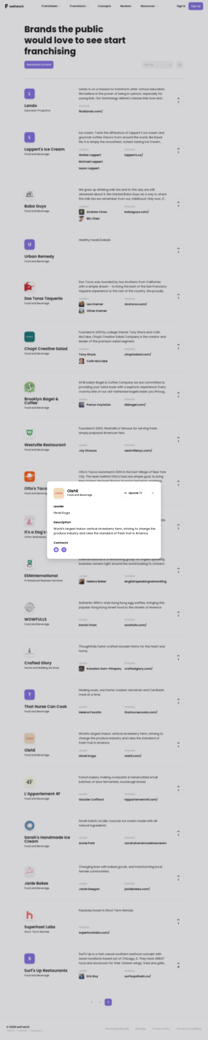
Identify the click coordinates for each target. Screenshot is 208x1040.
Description (62, 522)
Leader (59, 506)
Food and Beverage (79, 495)
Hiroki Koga (62, 513)
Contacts (61, 543)
